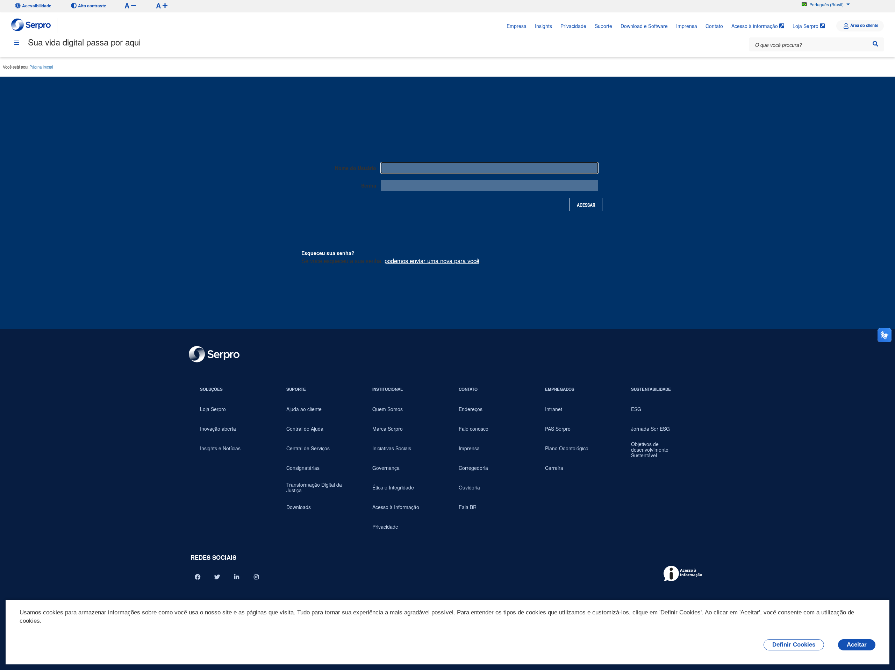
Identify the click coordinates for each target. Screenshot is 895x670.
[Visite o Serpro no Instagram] (256, 577)
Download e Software (644, 25)
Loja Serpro (806, 25)
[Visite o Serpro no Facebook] (198, 577)
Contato (714, 25)
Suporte (603, 25)
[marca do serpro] (31, 25)
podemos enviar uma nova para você (432, 260)
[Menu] (16, 42)
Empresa (517, 25)
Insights (543, 25)
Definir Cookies (793, 644)
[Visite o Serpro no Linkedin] (237, 577)
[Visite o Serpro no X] (217, 577)
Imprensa (686, 25)
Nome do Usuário (355, 167)
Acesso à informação (755, 25)
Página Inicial (41, 67)
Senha (368, 185)
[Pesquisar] (875, 43)
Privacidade (573, 25)
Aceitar (857, 644)
